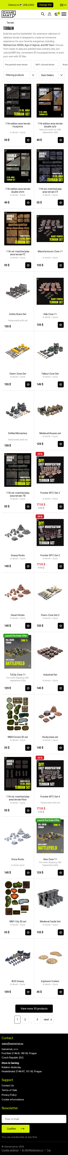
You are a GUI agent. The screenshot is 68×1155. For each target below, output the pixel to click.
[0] (56, 14)
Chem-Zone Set (17, 373)
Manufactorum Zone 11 (50, 251)
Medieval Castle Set (50, 921)
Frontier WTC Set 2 (50, 555)
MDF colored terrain (42, 64)
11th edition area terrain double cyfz (50, 125)
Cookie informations (13, 1099)
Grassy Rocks (18, 555)
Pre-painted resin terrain (13, 64)
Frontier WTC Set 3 (50, 493)
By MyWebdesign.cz (32, 1150)
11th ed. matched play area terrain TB (17, 494)
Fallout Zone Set (50, 373)
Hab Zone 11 (50, 314)
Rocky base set (50, 737)
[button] (63, 5)
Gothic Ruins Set (17, 314)
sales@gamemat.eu (12, 1043)
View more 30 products (34, 1008)
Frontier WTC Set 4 (50, 796)
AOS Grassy (18, 981)
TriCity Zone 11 (18, 674)
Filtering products (15, 75)
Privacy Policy (9, 1094)
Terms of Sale (9, 1090)
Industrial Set (50, 674)
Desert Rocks (18, 615)
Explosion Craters (50, 981)
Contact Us (8, 1085)
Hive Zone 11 (50, 859)
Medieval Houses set (50, 433)
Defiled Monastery (17, 433)
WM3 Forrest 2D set (18, 737)
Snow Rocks (17, 859)
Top (49, 1150)
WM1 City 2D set (17, 921)
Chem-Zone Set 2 (50, 615)
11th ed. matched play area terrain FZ (17, 253)
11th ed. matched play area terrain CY (50, 190)
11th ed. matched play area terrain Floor (17, 798)
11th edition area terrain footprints (17, 125)
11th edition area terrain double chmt (17, 190)
